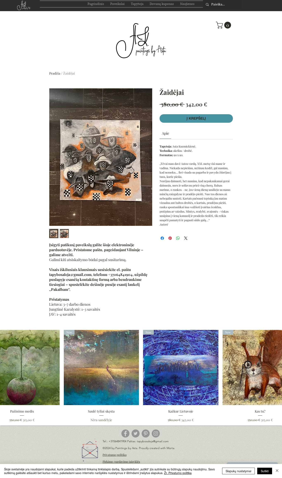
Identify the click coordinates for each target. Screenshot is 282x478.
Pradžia (54, 73)
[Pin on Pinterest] (170, 238)
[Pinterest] (146, 433)
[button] (224, 25)
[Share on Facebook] (162, 238)
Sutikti (265, 471)
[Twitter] (136, 433)
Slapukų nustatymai (238, 471)
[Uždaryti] (277, 471)
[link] (165, 133)
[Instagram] (156, 433)
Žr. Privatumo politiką (178, 473)
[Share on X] (185, 238)
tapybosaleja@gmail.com (153, 441)
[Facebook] (125, 433)
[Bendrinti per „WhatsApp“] (177, 238)
